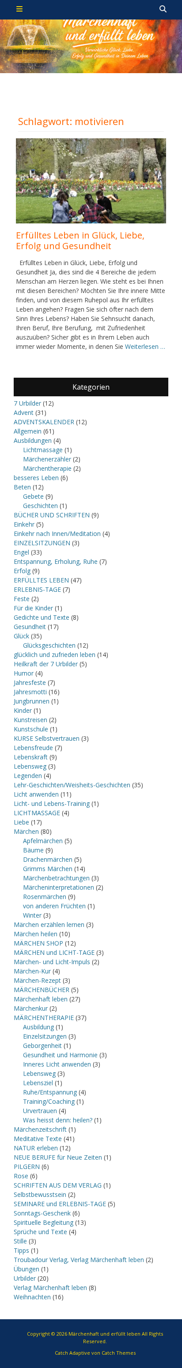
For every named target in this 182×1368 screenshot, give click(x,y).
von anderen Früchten (54, 906)
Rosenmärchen (44, 896)
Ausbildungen (33, 440)
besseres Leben (36, 477)
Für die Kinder (33, 608)
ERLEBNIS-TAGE (37, 589)
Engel (21, 552)
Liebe (21, 822)
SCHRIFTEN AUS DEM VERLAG (58, 1185)
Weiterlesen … (145, 346)
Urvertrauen (40, 1110)
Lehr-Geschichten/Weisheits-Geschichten (72, 785)
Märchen (26, 831)
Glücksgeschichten (49, 645)
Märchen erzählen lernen (49, 924)
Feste (22, 598)
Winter (32, 915)
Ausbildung (38, 1027)
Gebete (33, 496)
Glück (21, 636)
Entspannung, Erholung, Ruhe (56, 561)
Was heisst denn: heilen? (57, 1120)
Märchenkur (31, 1008)
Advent (24, 412)
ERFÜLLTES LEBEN (41, 580)
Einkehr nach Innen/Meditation (57, 533)
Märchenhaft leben (41, 999)
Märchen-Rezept (37, 980)
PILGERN (27, 1166)
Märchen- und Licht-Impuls (52, 962)
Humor (24, 673)
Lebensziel (38, 1083)
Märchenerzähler (47, 459)
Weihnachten (32, 1297)
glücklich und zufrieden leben (54, 654)
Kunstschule (31, 729)
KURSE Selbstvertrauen (47, 738)
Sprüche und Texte (40, 1231)
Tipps (21, 1250)
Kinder (23, 710)
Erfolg (22, 571)
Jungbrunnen (31, 701)
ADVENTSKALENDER (44, 422)
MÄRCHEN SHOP (38, 943)
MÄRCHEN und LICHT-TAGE (54, 952)
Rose (21, 1176)
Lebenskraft (31, 757)
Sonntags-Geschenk (42, 1213)
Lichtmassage (43, 450)
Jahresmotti (30, 692)
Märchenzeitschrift (40, 1129)
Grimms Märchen (47, 868)
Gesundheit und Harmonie (60, 1055)
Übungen (26, 1269)
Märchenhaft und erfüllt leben (104, 1333)
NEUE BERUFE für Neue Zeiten (58, 1157)
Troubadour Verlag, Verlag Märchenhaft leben (79, 1259)
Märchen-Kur (32, 971)
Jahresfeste (30, 682)
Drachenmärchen (47, 859)
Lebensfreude (33, 747)
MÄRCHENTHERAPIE (44, 1017)
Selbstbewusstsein (40, 1194)
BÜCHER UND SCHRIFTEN (52, 515)
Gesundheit (30, 626)
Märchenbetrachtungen (56, 878)
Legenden (28, 775)
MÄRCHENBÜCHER (41, 989)
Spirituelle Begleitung (43, 1222)
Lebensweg (30, 766)
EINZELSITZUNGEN (42, 543)
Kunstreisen (30, 719)
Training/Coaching (49, 1101)
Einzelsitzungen (45, 1036)
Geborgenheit (42, 1045)
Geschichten (40, 505)
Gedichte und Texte (41, 617)
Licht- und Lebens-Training (52, 803)
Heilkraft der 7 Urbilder (46, 664)
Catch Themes (119, 1352)
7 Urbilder (27, 403)
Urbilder (25, 1278)
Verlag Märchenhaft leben (50, 1287)
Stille (20, 1241)
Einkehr (24, 524)
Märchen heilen (35, 934)
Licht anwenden (36, 794)
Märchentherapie (47, 468)
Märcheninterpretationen (58, 887)
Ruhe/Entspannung (50, 1092)
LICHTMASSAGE (37, 813)
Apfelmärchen (43, 840)
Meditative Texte (38, 1138)
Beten (22, 487)
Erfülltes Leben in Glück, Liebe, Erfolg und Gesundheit (80, 240)
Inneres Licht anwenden (57, 1064)
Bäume (33, 850)
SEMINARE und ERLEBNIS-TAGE (60, 1204)
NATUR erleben (36, 1148)
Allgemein (28, 431)
